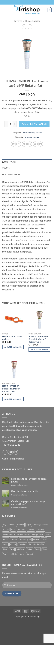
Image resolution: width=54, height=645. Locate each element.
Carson (31, 529)
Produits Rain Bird (36, 544)
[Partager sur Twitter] (24, 144)
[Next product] (24, 26)
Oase (44, 539)
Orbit (5, 544)
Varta (22, 554)
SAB (12, 549)
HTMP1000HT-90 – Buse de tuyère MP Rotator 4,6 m (11, 389)
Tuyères (18, 20)
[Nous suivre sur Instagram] (10, 452)
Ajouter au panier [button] (13, 347)
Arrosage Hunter (31, 137)
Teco (44, 549)
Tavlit (37, 549)
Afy (4, 524)
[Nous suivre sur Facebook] (5, 452)
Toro (5, 554)
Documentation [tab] (11, 174)
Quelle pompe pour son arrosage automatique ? (28, 502)
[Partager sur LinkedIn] (40, 144)
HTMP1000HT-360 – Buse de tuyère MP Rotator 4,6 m (38, 339)
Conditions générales (13, 458)
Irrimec (14, 539)
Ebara (5, 539)
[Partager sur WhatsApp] (13, 144)
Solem (29, 549)
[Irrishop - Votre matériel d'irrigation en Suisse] (27, 10)
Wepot (30, 554)
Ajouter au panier (34, 123)
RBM (5, 549)
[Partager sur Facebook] (18, 144)
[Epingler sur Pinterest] (35, 144)
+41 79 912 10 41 (11, 444)
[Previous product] (30, 26)
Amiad (11, 524)
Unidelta (13, 554)
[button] (4, 9)
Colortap (40, 529)
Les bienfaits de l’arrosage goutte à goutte (28, 480)
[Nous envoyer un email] (15, 452)
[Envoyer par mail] (29, 144)
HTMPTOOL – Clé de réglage (12, 337)
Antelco (20, 524)
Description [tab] (9, 162)
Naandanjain (25, 539)
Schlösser (20, 549)
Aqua (28, 524)
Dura (48, 534)
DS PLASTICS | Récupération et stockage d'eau (23, 534)
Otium (13, 544)
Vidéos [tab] (6, 168)
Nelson (36, 539)
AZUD (6, 529)
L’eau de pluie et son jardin (24, 491)
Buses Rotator (32, 20)
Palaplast (22, 544)
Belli (13, 529)
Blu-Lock (21, 529)
